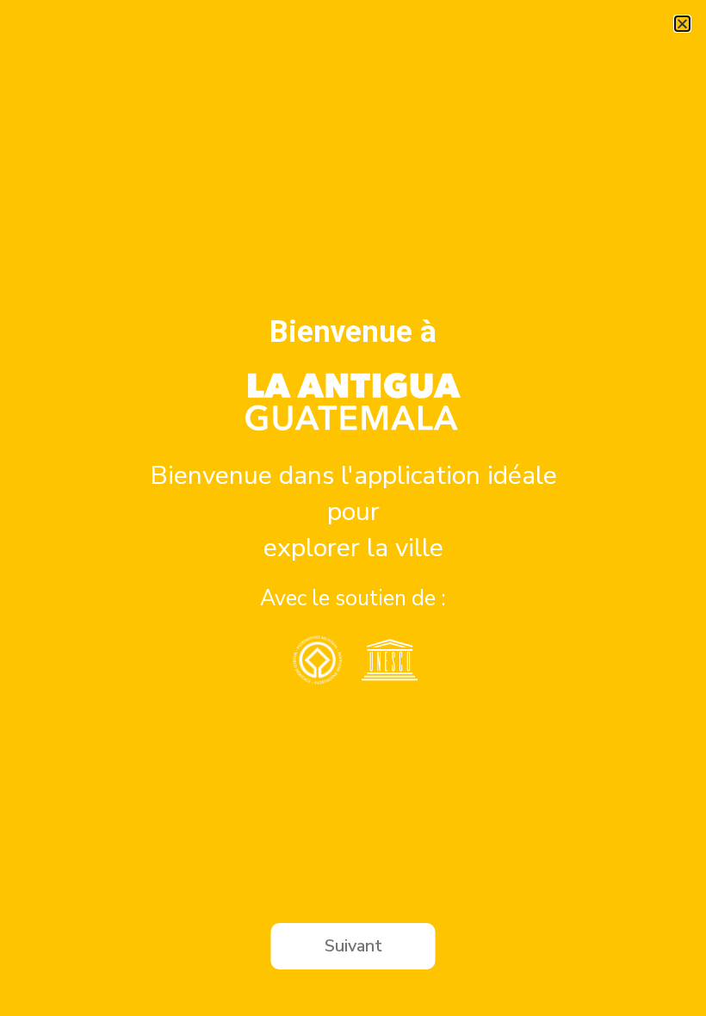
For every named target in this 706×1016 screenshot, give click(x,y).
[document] (353, 508)
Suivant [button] (353, 945)
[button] (682, 23)
